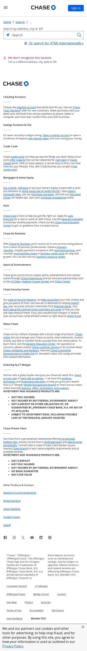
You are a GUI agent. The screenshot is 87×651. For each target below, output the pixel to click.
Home (7, 22)
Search (20, 22)
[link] (5, 538)
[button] (83, 627)
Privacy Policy (12, 646)
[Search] (79, 35)
